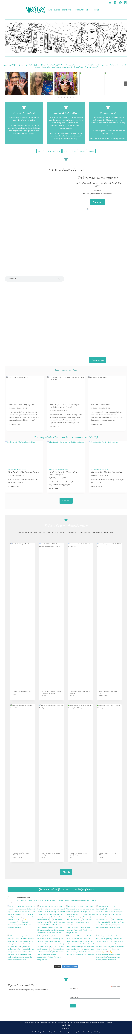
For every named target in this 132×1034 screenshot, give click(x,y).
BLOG (50, 10)
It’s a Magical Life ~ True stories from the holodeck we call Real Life (65, 406)
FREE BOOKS (102, 1022)
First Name (73, 989)
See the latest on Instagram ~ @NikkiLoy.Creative (66, 889)
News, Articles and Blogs (66, 370)
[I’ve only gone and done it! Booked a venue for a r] (22, 919)
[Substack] (125, 2)
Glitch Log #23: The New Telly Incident (106, 472)
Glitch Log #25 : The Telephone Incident (23, 472)
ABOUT (70, 1022)
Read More (14, 424)
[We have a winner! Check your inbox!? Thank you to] (80, 919)
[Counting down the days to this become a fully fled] (110, 949)
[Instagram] (115, 2)
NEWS (26, 1022)
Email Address (74, 997)
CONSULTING (79, 10)
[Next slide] (125, 83)
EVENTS (57, 10)
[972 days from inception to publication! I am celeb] (22, 949)
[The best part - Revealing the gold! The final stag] (51, 919)
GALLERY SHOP (84, 1022)
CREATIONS (43, 1022)
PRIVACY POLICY (66, 1025)
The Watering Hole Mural (101, 404)
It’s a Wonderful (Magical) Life (21, 404)
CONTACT (76, 1022)
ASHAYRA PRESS (61, 1022)
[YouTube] (110, 2)
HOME (21, 1022)
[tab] (58, 97)
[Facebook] (120, 2)
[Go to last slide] (6, 83)
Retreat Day (109, 1022)
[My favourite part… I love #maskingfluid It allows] (110, 919)
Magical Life (21, 469)
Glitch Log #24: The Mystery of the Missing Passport (63, 473)
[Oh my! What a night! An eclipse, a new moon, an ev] (51, 949)
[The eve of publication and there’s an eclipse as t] (80, 949)
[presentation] (25, 388)
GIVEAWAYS (93, 1022)
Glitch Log (12, 469)
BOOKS (37, 1022)
